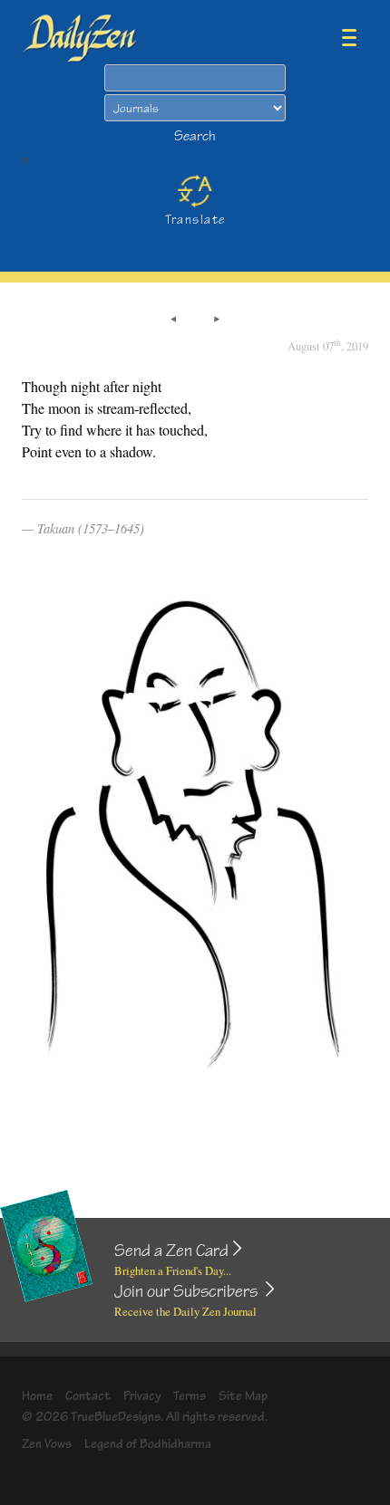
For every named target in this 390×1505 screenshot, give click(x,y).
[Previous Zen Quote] (173, 320)
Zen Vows (47, 1444)
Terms (189, 1396)
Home (37, 1396)
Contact (88, 1396)
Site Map (243, 1396)
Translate (195, 219)
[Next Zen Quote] (216, 320)
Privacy (142, 1396)
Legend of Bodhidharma (147, 1444)
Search (195, 136)
